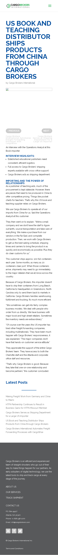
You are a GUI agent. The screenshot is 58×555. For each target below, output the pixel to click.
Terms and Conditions (14, 548)
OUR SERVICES (13, 492)
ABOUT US (11, 487)
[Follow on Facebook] (14, 531)
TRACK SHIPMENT (14, 498)
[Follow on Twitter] (20, 531)
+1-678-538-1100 (18, 519)
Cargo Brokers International (22, 83)
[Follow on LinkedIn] (8, 531)
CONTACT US (12, 505)
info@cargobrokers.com (20, 522)
